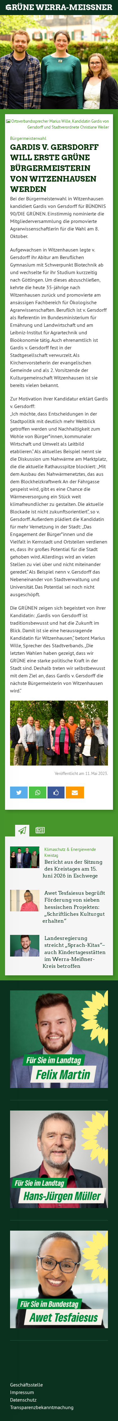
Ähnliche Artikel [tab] (40, 831)
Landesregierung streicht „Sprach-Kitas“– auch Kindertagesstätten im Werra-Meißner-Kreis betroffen (74, 952)
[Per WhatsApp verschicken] (37, 792)
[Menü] (8, 7)
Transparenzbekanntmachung (42, 1407)
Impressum (22, 1392)
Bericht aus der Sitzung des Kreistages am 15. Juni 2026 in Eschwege (72, 869)
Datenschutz (23, 1400)
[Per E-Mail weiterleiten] (75, 792)
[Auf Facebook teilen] (56, 792)
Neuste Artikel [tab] (22, 831)
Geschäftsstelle (26, 1384)
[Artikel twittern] (19, 792)
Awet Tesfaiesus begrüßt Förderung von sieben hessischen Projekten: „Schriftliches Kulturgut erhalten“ (73, 907)
